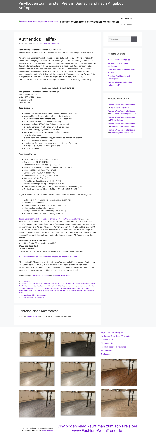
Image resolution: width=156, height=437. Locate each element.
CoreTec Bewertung (35, 283)
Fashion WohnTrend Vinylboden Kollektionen (89, 21)
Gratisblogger (106, 354)
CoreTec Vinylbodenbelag (62, 288)
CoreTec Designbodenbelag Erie (32, 297)
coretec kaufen (82, 286)
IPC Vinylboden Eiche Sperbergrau (33, 295)
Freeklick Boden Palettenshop (113, 347)
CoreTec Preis (32, 288)
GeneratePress (47, 430)
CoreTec (24, 283)
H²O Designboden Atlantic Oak (123, 133)
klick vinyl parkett (56, 290)
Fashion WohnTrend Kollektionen (121, 105)
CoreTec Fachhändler (56, 286)
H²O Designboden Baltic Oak (122, 126)
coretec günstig (70, 286)
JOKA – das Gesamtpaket (119, 60)
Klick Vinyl (32, 290)
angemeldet (32, 316)
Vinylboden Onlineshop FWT (113, 332)
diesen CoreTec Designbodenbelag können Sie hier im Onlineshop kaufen (50, 219)
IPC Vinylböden (116, 120)
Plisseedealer (106, 350)
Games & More (107, 340)
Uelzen (21, 293)
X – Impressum (126, 25)
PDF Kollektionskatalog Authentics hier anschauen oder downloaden (48, 257)
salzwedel (90, 290)
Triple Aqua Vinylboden (120, 107)
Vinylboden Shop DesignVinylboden (116, 336)
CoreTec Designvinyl (26, 286)
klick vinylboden (68, 290)
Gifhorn (74, 288)
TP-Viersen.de (107, 343)
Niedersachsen (80, 290)
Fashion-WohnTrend (61, 276)
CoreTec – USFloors (40, 276)
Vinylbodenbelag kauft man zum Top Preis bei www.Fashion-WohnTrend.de (97, 428)
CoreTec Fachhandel (41, 286)
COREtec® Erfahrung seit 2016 (123, 114)
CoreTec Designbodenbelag (85, 283)
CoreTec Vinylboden (45, 288)
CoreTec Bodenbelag (50, 283)
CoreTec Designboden (66, 283)
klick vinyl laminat (43, 290)
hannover (81, 288)
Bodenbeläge (25, 281)
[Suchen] (134, 39)
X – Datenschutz (127, 18)
